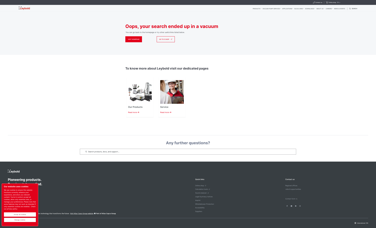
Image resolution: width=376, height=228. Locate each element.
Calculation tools (201, 189)
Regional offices (291, 186)
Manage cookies (19, 220)
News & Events (339, 8)
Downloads (309, 8)
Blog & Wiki (298, 8)
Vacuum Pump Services (271, 8)
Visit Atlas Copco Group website (81, 213)
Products (256, 8)
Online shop (199, 186)
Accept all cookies (20, 214)
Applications (287, 8)
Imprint (197, 200)
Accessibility (200, 208)
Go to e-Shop (164, 39)
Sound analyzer (201, 193)
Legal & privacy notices (204, 197)
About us (319, 8)
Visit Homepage (133, 39)
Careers (329, 8)
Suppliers (198, 211)
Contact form (290, 199)
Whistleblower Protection (204, 204)
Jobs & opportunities (293, 189)
